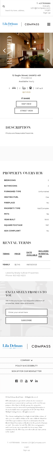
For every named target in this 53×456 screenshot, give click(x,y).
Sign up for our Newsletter (27, 371)
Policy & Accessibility (26, 366)
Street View (26, 111)
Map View (26, 104)
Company (25, 360)
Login (47, 10)
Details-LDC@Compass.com (40, 7)
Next (48, 50)
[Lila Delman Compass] (23, 24)
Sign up (46, 13)
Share (26, 98)
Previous (4, 50)
